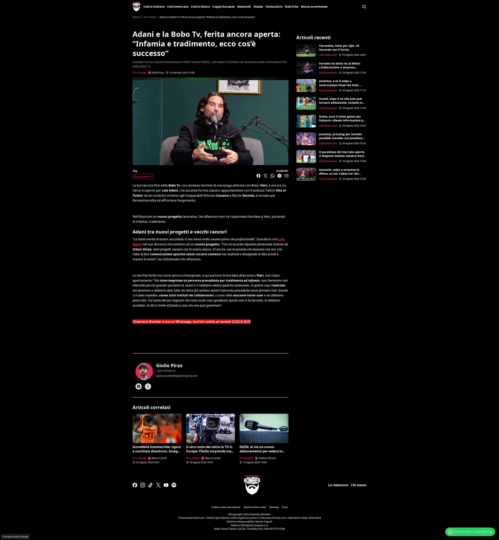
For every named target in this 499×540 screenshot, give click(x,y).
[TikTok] (150, 485)
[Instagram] (142, 485)
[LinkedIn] (138, 386)
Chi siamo (358, 485)
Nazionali (244, 6)
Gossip (258, 6)
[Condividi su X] (265, 176)
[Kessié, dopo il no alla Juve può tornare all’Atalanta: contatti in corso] (306, 103)
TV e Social (139, 72)
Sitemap (274, 507)
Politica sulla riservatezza (226, 507)
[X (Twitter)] (158, 485)
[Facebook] (135, 485)
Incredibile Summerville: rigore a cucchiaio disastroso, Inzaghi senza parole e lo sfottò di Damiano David (157, 453)
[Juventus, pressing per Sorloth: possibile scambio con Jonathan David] (306, 138)
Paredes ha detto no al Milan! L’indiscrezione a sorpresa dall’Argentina (339, 67)
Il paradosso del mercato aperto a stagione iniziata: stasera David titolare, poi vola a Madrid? (342, 156)
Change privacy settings (15, 536)
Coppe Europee (223, 6)
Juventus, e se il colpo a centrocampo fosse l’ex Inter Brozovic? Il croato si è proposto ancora (341, 87)
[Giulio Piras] (144, 371)
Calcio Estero (200, 6)
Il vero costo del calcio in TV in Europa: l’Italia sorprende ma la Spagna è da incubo (209, 451)
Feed (285, 507)
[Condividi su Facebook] (258, 176)
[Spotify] (174, 485)
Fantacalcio (273, 6)
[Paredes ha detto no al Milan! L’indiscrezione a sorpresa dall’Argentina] (306, 68)
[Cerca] (364, 6)
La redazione (338, 485)
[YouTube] (166, 485)
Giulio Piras (169, 365)
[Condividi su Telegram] (279, 176)
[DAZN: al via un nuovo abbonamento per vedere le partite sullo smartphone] (264, 428)
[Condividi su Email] (286, 176)
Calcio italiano (154, 6)
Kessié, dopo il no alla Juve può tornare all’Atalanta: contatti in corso (340, 102)
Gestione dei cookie (254, 507)
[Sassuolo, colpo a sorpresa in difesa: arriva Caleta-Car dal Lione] (306, 174)
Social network (142, 176)
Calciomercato (177, 6)
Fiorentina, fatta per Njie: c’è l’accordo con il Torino (339, 47)
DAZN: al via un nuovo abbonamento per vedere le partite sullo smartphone (261, 451)
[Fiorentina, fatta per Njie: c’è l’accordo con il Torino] (306, 50)
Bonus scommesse (314, 6)
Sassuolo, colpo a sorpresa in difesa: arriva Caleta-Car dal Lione (339, 173)
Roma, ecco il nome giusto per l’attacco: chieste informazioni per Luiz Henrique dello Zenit (342, 120)
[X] (148, 386)
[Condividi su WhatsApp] (272, 176)
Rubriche (291, 6)
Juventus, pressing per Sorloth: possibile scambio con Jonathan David (341, 138)
